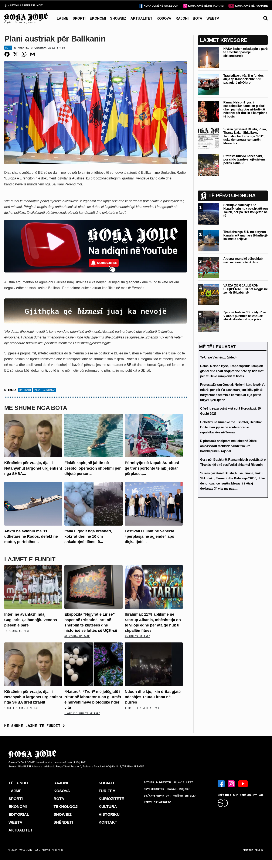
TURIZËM (107, 791)
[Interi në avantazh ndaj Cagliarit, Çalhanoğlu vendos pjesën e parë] (33, 587)
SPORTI (79, 18)
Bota (8, 47)
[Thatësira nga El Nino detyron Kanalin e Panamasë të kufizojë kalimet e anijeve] (208, 240)
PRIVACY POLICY (253, 850)
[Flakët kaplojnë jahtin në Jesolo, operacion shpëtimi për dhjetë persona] (93, 435)
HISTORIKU (109, 814)
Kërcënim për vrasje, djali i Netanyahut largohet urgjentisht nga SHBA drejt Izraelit (33, 696)
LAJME (62, 18)
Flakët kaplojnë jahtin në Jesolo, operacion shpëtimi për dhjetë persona (92, 468)
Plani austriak (44, 389)
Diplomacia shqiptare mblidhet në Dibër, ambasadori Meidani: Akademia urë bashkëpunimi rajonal (228, 446)
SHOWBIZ (118, 18)
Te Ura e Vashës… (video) (218, 357)
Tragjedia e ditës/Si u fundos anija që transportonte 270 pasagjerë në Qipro (243, 79)
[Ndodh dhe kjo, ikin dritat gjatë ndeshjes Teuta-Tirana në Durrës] (154, 664)
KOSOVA (164, 18)
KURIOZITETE (111, 799)
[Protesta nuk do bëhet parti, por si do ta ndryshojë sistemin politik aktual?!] (208, 164)
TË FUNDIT (18, 783)
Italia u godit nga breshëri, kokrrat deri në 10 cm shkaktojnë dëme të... (88, 536)
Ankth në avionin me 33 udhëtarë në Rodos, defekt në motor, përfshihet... (31, 536)
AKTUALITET (141, 18)
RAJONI (182, 18)
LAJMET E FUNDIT (29, 559)
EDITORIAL (18, 814)
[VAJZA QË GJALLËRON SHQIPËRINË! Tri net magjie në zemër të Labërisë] (208, 294)
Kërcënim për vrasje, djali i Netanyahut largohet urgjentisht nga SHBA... (33, 468)
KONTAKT (108, 822)
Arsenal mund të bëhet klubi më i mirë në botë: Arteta (243, 260)
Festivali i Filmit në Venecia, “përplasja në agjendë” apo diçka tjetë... (150, 536)
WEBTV (213, 18)
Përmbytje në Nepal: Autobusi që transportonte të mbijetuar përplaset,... (152, 468)
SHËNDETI (63, 822)
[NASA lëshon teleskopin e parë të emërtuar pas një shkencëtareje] (208, 57)
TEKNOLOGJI (66, 806)
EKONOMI (98, 18)
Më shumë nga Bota (35, 407)
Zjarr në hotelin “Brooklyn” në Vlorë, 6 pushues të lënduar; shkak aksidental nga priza (244, 315)
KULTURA (108, 806)
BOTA (197, 18)
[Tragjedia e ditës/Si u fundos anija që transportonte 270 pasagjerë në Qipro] (208, 84)
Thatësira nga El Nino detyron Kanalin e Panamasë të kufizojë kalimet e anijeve (245, 235)
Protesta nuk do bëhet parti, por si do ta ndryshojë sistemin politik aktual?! (245, 159)
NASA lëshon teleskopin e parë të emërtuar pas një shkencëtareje (245, 52)
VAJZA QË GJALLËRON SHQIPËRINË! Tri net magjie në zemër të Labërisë (245, 289)
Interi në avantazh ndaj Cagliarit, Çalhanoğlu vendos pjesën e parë (30, 619)
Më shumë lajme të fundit (33, 725)
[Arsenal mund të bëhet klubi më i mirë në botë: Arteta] (208, 267)
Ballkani (25, 389)
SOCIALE (107, 783)
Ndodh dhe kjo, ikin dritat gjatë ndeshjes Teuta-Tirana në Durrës (153, 696)
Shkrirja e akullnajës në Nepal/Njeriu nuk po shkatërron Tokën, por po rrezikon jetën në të (245, 210)
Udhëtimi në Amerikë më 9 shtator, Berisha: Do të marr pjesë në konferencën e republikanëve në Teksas (231, 427)
